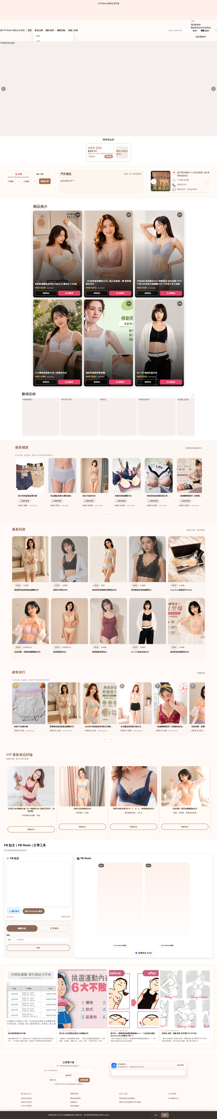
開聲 (77, 215)
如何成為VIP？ (68, 179)
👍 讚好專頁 (14, 911)
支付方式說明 (26, 1106)
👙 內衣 (18, 174)
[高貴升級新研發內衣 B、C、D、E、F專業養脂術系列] (133, 789)
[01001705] (79, 416)
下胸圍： (11, 181)
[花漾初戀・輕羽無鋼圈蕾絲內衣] (184, 789)
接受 (165, 1115)
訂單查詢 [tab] (54, 928)
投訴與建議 (74, 1106)
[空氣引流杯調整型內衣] (82, 789)
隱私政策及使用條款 (127, 1098)
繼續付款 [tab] (22, 928)
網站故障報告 (75, 1098)
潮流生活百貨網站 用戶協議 (130, 1102)
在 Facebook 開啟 (120, 945)
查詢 (38, 948)
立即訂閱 (84, 1080)
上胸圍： (27, 181)
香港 (8, 935)
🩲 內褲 (39, 174)
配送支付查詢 (26, 1102)
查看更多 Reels (145, 953)
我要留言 (31, 829)
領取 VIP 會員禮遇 (132, 174)
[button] (208, 799)
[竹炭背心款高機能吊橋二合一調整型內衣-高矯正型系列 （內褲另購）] (31, 789)
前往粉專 (180, 1065)
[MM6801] (40, 416)
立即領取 (109, 156)
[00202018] (156, 416)
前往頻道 (10, 916)
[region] (108, 597)
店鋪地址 (73, 1102)
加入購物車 (69, 293)
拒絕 (155, 1115)
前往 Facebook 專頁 (33, 911)
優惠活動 (61, 30)
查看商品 (46, 293)
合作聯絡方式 (173, 1098)
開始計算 (45, 181)
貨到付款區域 (26, 1098)
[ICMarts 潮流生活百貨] (108, 9)
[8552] (118, 416)
